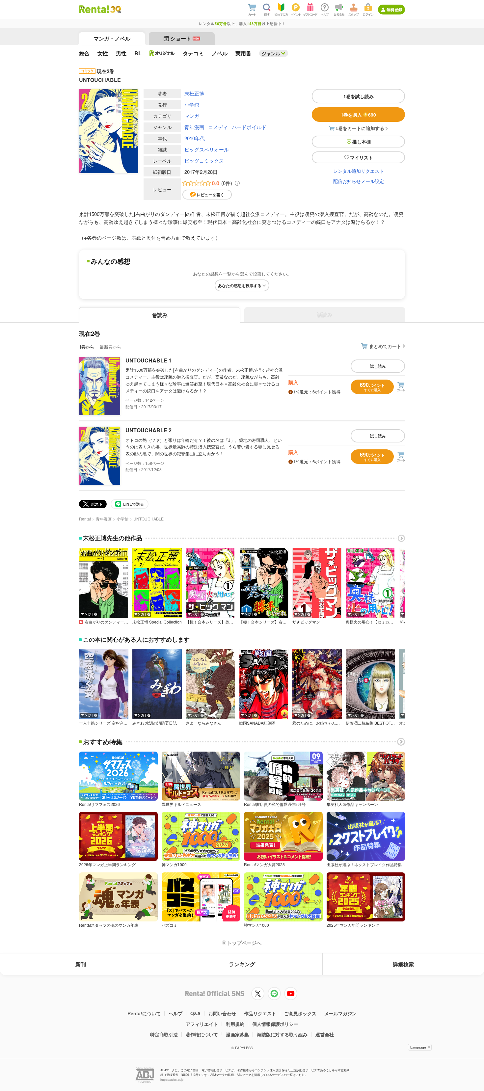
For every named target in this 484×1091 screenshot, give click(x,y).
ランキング (242, 964)
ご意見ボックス (300, 1013)
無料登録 (394, 10)
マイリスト (361, 157)
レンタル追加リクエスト (358, 171)
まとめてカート (385, 346)
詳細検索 (403, 964)
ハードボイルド (249, 126)
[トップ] (94, 9)
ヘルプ (175, 1013)
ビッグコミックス (204, 160)
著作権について (202, 1034)
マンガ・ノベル (112, 38)
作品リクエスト (260, 1013)
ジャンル (271, 53)
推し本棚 (361, 141)
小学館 (191, 104)
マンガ (191, 115)
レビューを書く (210, 195)
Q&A (195, 1013)
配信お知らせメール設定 (358, 181)
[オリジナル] (162, 53)
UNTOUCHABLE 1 (148, 360)
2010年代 (194, 138)
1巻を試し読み (358, 96)
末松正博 (194, 93)
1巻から (86, 347)
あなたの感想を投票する (239, 285)
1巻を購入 (358, 114)
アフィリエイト (202, 1024)
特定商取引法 (164, 1034)
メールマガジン (340, 1013)
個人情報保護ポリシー (275, 1024)
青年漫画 (194, 126)
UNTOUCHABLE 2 (148, 430)
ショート (185, 38)
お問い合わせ (222, 1013)
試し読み (378, 366)
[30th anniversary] (115, 9)
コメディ (218, 126)
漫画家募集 (237, 1034)
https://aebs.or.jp (171, 1080)
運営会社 (324, 1034)
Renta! (85, 518)
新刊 (80, 964)
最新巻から (110, 347)
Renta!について (144, 1013)
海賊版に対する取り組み (282, 1034)
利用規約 (235, 1024)
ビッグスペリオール (206, 149)
